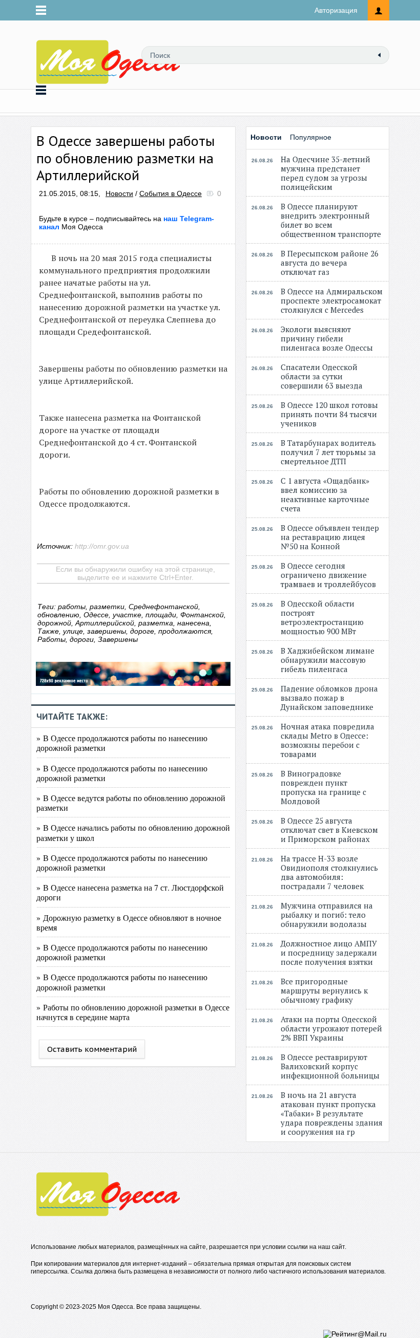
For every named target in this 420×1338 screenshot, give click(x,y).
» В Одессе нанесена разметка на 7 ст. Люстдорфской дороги (130, 892)
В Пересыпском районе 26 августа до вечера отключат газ (330, 262)
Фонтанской (202, 615)
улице (73, 631)
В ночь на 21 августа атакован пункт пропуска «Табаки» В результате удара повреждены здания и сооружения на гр (332, 1113)
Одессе (96, 615)
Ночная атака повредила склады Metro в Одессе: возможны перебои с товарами (327, 740)
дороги (82, 639)
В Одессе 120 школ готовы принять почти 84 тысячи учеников (329, 414)
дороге (142, 631)
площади (160, 615)
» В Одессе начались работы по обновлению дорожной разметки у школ (133, 832)
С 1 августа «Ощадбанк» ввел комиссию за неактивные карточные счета (325, 494)
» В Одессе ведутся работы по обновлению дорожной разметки (130, 802)
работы (72, 606)
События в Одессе (170, 193)
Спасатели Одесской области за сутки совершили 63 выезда (322, 376)
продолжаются (184, 631)
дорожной (54, 623)
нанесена (193, 623)
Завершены (118, 639)
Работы (51, 639)
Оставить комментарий (92, 1049)
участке (127, 615)
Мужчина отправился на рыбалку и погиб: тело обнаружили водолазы (327, 915)
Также (48, 631)
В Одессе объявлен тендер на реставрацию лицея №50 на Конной (330, 537)
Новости (119, 193)
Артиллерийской (104, 623)
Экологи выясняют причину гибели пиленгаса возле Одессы (327, 338)
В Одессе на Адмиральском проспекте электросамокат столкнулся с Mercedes (332, 300)
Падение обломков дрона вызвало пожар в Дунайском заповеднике (329, 697)
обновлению (58, 615)
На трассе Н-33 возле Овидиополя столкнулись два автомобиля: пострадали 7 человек (329, 872)
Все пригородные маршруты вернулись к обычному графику (324, 990)
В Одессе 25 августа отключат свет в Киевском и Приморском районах (329, 830)
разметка (155, 623)
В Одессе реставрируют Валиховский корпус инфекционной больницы (330, 1066)
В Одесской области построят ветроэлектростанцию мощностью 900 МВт (322, 617)
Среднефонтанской (163, 606)
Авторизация (336, 10)
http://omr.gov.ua (102, 546)
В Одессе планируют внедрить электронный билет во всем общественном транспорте (331, 220)
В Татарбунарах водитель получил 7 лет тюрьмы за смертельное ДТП (328, 452)
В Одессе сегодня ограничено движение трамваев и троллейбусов (328, 575)
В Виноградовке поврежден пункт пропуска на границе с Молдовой (323, 787)
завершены (106, 631)
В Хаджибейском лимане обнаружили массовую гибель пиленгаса (327, 660)
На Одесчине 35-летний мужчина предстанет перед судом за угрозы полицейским (325, 173)
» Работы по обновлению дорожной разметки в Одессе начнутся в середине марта (132, 1012)
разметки (107, 606)
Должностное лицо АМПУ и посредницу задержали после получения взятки (329, 952)
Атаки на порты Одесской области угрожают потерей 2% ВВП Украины (331, 1028)
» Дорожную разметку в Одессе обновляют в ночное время (128, 922)
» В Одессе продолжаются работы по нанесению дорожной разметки (121, 742)
